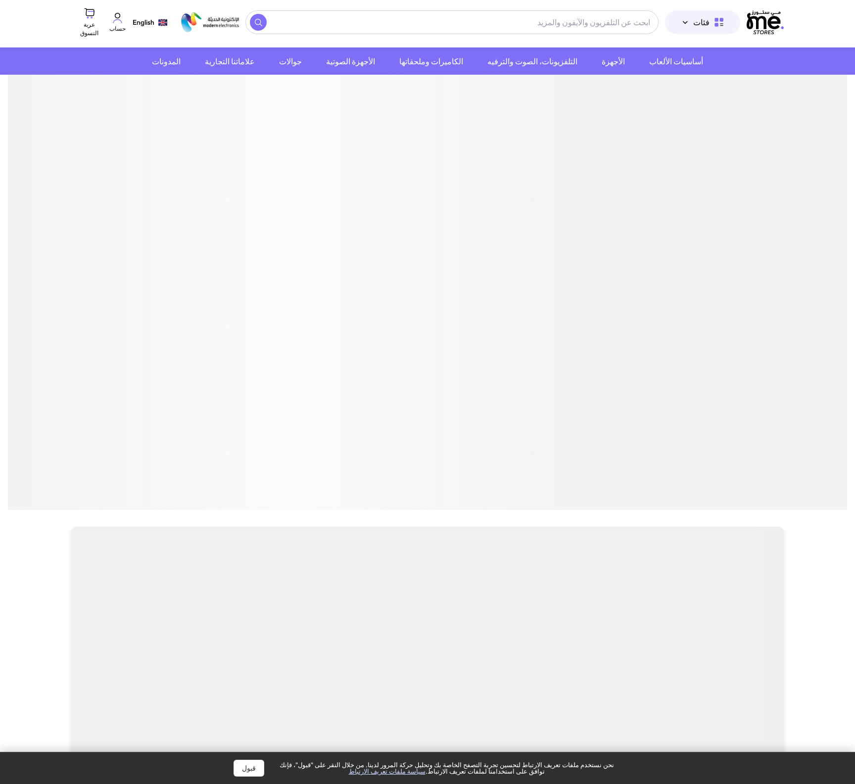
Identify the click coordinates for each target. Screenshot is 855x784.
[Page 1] (439, 378)
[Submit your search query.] (258, 22)
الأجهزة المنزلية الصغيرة (604, 608)
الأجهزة (613, 61)
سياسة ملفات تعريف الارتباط (387, 771)
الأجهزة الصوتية (350, 61)
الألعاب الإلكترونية (405, 608)
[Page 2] (433, 377)
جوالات (290, 61)
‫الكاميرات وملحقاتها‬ (431, 61)
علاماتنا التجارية (230, 61)
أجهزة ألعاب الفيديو (499, 608)
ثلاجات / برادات (123, 608)
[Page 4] (421, 377)
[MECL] (765, 22)
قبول (249, 768)
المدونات (166, 61)
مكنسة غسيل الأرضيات (303, 608)
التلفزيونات (753, 608)
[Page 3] (427, 377)
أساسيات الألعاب (676, 61)
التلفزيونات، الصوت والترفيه (532, 61)
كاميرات (690, 608)
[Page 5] (415, 377)
